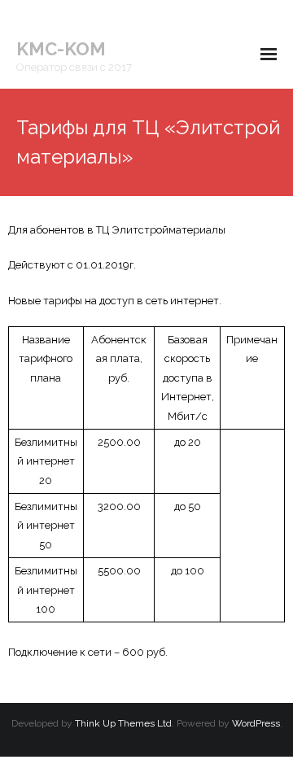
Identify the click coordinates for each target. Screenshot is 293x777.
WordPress (256, 723)
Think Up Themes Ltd (123, 723)
